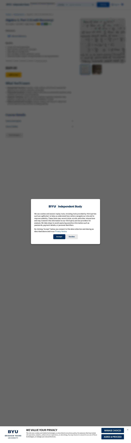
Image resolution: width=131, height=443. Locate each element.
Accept (59, 237)
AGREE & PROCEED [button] (113, 436)
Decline (72, 237)
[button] (128, 430)
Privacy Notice (61, 231)
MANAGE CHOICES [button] (112, 430)
